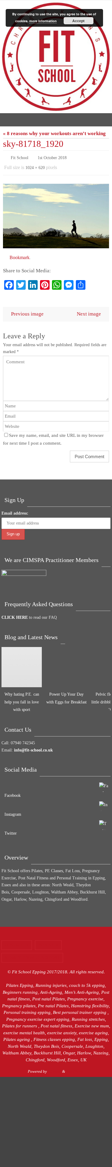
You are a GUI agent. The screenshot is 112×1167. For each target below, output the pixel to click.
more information (43, 21)
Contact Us (17, 942)
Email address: (14, 510)
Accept (78, 20)
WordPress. (75, 1068)
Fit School (19, 157)
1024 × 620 (35, 166)
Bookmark (20, 254)
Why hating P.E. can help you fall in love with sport (21, 699)
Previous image (27, 311)
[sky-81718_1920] (56, 213)
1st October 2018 (52, 157)
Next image (89, 311)
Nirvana (54, 1068)
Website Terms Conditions (32, 955)
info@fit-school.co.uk (33, 747)
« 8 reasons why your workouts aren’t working (54, 133)
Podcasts (48, 942)
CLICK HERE (14, 614)
